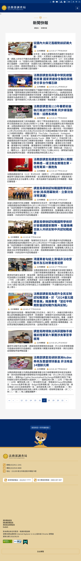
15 (35, 400)
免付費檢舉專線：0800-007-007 (49, 480)
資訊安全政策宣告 (9, 525)
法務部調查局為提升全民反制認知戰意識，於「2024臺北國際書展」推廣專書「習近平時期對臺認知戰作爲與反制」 (53, 299)
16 (40, 400)
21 (62, 400)
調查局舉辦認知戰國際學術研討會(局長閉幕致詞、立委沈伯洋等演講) (53, 192)
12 (22, 400)
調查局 (36, 28)
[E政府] (26, 542)
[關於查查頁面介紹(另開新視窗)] (40, 436)
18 (49, 400)
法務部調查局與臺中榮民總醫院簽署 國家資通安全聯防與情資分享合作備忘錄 (53, 79)
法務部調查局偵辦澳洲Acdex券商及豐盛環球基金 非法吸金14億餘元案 (53, 361)
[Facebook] (53, 1)
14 (31, 400)
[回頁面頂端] (75, 555)
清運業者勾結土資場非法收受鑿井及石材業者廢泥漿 (53, 261)
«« (9, 400)
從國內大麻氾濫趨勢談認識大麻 (53, 45)
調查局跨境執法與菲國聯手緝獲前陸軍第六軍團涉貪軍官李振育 (53, 335)
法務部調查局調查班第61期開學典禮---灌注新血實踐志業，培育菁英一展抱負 (53, 163)
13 (26, 400)
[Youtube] (56, 1)
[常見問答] (64, 1)
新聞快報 (44, 28)
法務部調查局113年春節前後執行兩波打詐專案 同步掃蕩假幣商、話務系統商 (53, 110)
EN (69, 1)
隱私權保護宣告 (8, 522)
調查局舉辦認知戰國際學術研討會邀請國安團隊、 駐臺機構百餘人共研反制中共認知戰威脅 (53, 227)
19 (53, 400)
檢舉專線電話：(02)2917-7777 (19, 480)
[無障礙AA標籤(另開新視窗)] (8, 542)
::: (50, 1)
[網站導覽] (61, 1)
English (5, 527)
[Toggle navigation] (77, 8)
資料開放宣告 (7, 520)
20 (58, 400)
